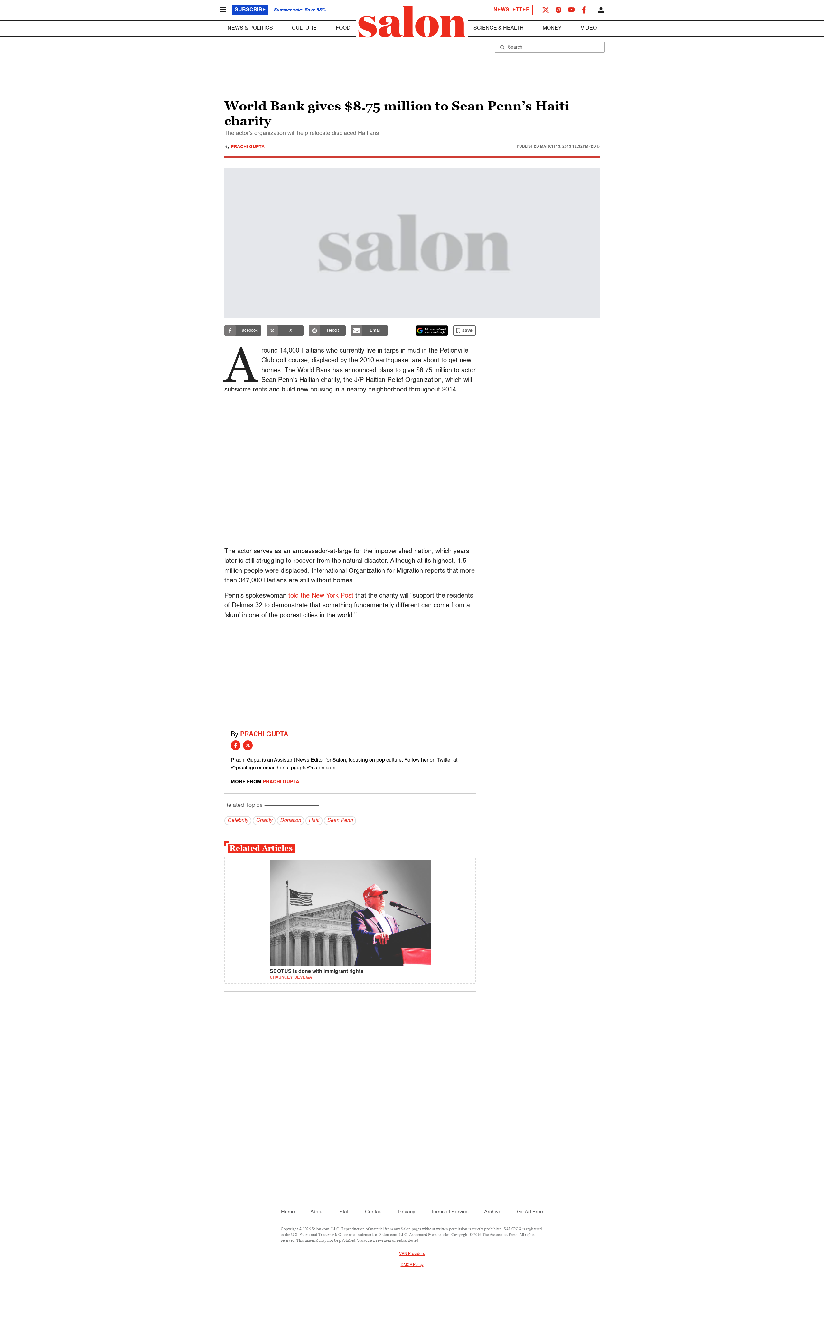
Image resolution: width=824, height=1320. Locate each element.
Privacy (406, 1212)
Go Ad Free (530, 1212)
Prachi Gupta (248, 147)
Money (552, 28)
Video (589, 28)
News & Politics (250, 28)
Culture (304, 28)
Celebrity (238, 820)
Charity (264, 820)
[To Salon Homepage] (412, 22)
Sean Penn (340, 820)
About (317, 1212)
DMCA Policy (412, 1265)
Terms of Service (450, 1212)
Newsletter (511, 10)
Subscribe (250, 10)
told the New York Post (320, 596)
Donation (290, 820)
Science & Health (498, 28)
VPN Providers (412, 1254)
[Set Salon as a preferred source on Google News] (432, 330)
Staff (344, 1212)
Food (343, 28)
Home (288, 1212)
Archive (492, 1212)
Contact (374, 1212)
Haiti (314, 820)
